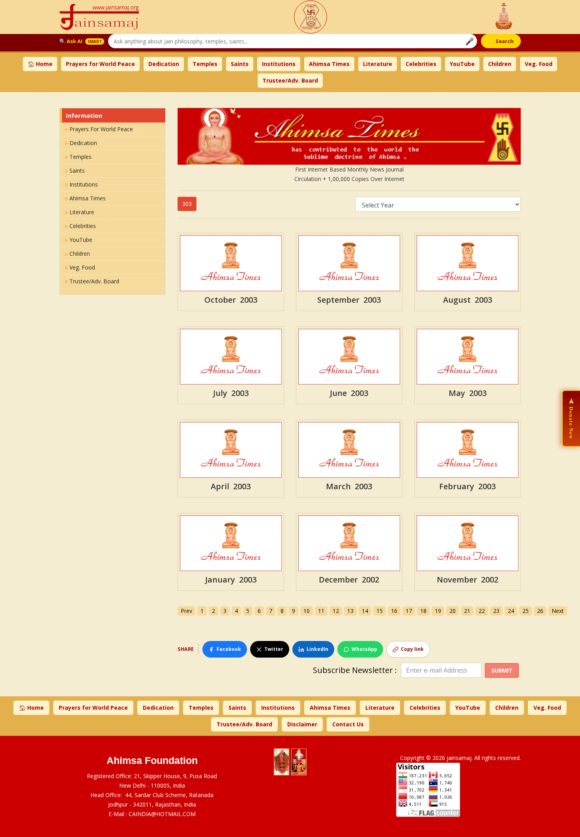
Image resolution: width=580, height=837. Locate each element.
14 (365, 611)
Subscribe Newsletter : (357, 670)
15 (379, 611)
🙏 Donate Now (571, 418)
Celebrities (421, 64)
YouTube (462, 64)
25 (525, 611)
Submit (502, 670)
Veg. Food (538, 64)
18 (423, 611)
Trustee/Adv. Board (290, 80)
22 (482, 611)
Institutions (279, 64)
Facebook (229, 649)
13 (350, 611)
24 (511, 611)
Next (558, 611)
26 (540, 611)
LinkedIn (317, 649)
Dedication (163, 64)
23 (496, 611)
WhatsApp (364, 649)
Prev (186, 611)
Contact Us (348, 724)
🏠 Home (40, 64)
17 (409, 611)
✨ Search (501, 41)
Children (499, 64)
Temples (205, 64)
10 (306, 611)
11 (321, 611)
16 (394, 611)
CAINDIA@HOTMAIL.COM (162, 814)
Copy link (412, 649)
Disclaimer (302, 724)
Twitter (273, 649)
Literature (377, 64)
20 (452, 611)
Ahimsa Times (329, 64)
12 (336, 611)
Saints (240, 64)
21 (467, 611)
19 (438, 611)
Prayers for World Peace (100, 64)
